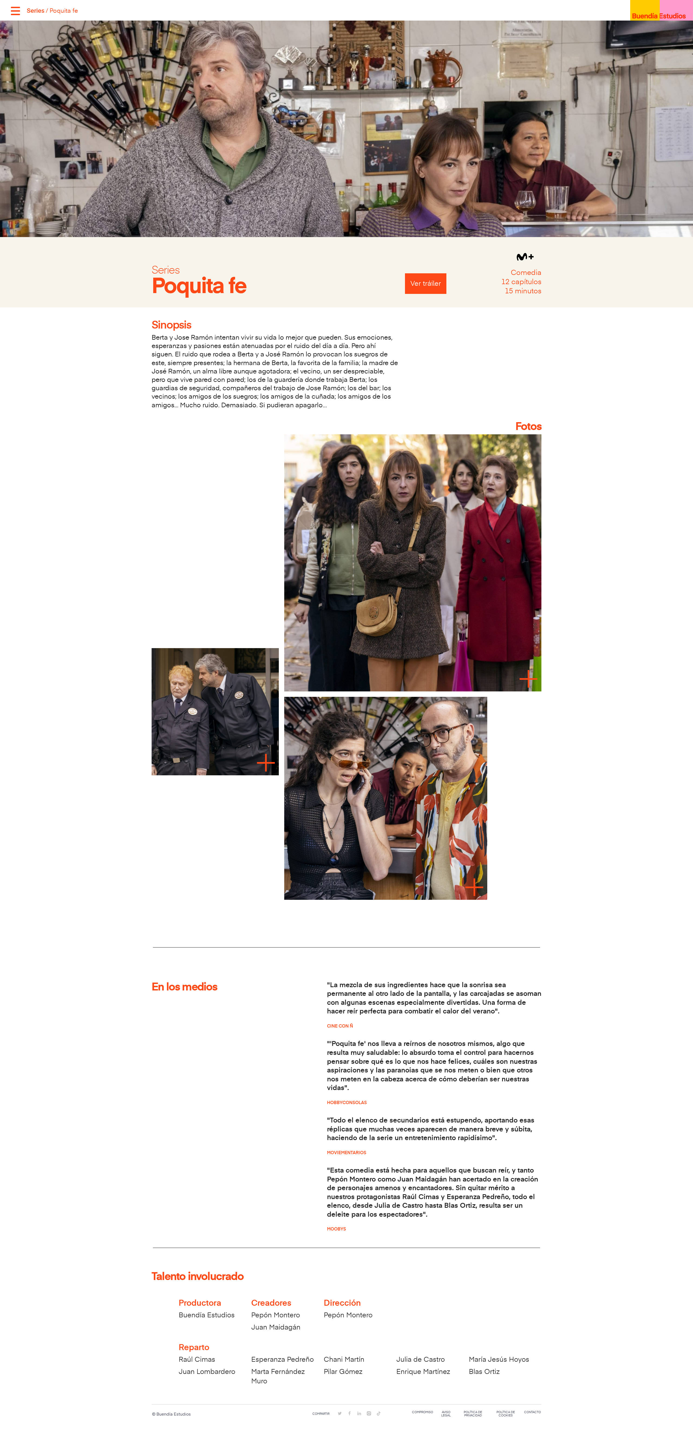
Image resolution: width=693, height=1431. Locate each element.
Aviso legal (446, 1413)
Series (35, 10)
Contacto (532, 1412)
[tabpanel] (346, 669)
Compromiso (422, 1412)
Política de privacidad (473, 1413)
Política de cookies (505, 1413)
